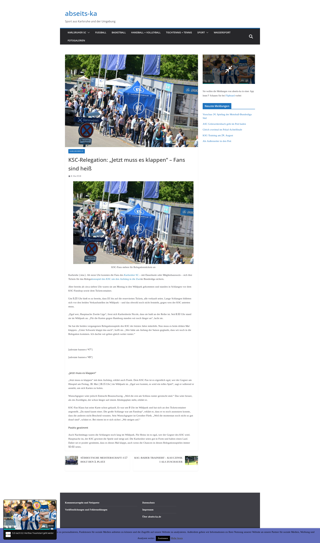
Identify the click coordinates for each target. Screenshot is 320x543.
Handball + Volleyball (146, 32)
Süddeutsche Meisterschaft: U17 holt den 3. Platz (103, 460)
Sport (201, 32)
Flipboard (230, 96)
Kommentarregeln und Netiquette (82, 503)
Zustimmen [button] (163, 538)
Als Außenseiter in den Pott (217, 141)
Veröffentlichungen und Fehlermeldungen (86, 510)
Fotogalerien (76, 40)
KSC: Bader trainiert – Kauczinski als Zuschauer (158, 460)
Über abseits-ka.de (151, 517)
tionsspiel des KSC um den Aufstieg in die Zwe (115, 279)
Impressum (148, 510)
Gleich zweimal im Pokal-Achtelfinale (222, 129)
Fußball (100, 32)
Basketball (119, 32)
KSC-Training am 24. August (218, 135)
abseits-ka (81, 13)
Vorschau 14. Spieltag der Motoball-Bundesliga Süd (227, 116)
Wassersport (222, 32)
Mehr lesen (177, 538)
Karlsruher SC (77, 32)
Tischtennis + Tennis (179, 32)
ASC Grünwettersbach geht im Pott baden (224, 124)
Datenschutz (148, 503)
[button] (88, 32)
